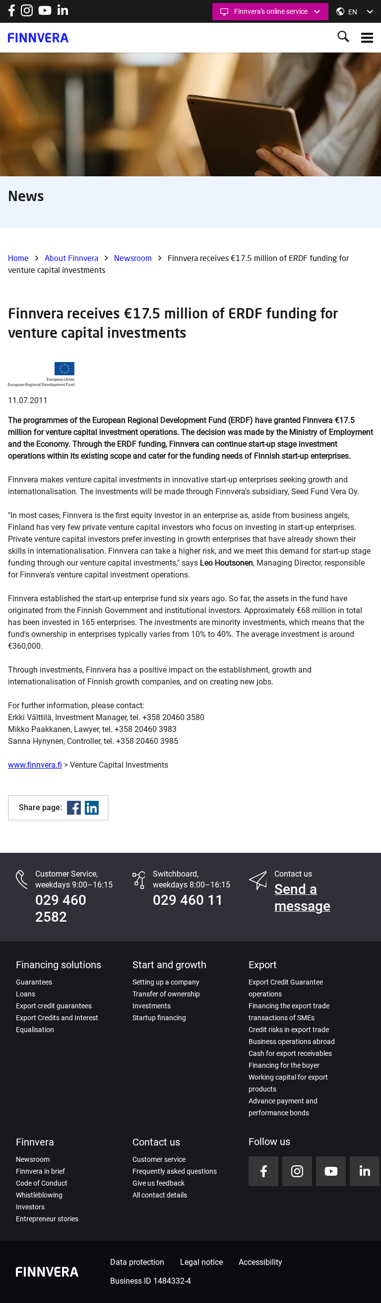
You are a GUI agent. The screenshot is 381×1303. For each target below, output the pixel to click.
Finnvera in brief (40, 1171)
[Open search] (343, 37)
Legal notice (201, 1262)
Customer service (159, 1159)
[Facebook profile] (11, 13)
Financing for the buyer (284, 1065)
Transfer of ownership (166, 994)
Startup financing (159, 1018)
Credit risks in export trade (289, 1030)
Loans (25, 994)
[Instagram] (27, 13)
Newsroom (133, 257)
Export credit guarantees (54, 1006)
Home (18, 257)
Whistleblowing (39, 1195)
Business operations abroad (292, 1041)
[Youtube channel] (45, 13)
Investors (30, 1207)
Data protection (137, 1262)
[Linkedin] (92, 808)
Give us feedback (158, 1183)
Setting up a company (165, 982)
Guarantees (34, 982)
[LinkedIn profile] (63, 13)
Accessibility (260, 1262)
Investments (151, 1006)
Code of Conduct (41, 1183)
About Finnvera (71, 257)
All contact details (159, 1195)
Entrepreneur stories (47, 1219)
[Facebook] (74, 808)
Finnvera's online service (271, 11)
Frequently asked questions (174, 1171)
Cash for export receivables (290, 1053)
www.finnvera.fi (35, 765)
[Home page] (38, 38)
